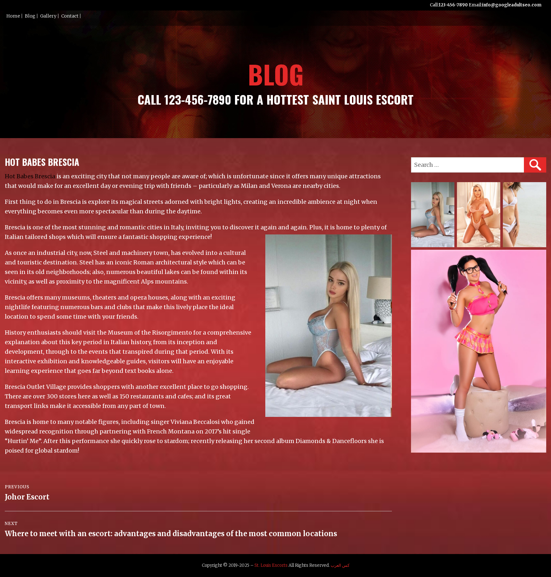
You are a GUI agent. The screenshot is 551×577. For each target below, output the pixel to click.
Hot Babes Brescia (30, 176)
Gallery (48, 16)
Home (13, 16)
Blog (30, 16)
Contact (69, 16)
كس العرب (340, 565)
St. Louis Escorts (271, 565)
